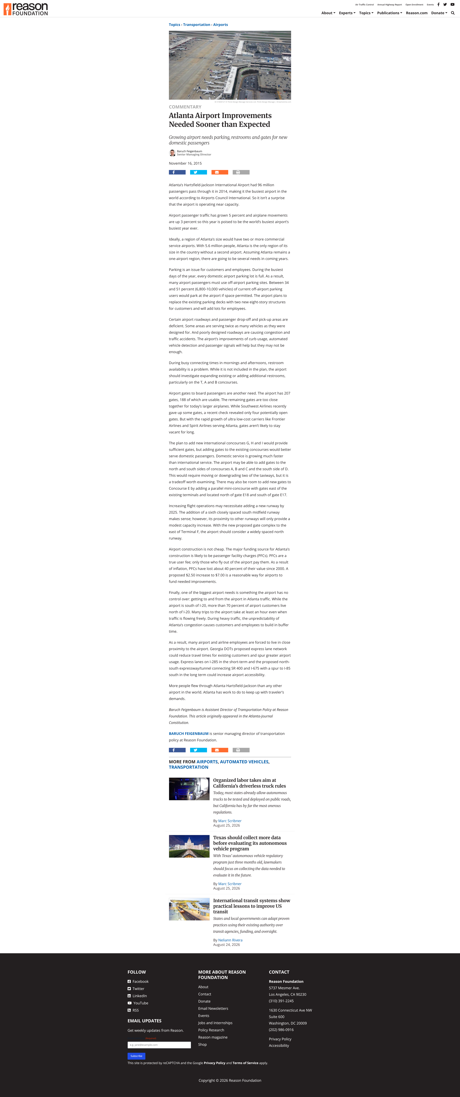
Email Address (142, 1038)
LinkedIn (140, 995)
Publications (388, 12)
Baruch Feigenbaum (189, 733)
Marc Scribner (230, 820)
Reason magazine (212, 1037)
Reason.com (417, 12)
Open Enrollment (414, 4)
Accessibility (279, 1045)
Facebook (141, 981)
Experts (346, 12)
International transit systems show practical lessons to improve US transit (251, 906)
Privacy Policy (280, 1039)
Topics (365, 12)
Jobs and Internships (215, 1022)
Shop (202, 1044)
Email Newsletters (213, 1008)
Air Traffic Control (364, 4)
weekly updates (147, 1030)
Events (430, 4)
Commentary (185, 107)
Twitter (138, 988)
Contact (204, 994)
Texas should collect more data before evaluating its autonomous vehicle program (250, 843)
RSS (136, 1010)
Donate (437, 12)
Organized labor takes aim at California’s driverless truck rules (249, 783)
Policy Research (211, 1030)
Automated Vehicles (244, 762)
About (326, 12)
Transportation (196, 24)
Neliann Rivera (230, 940)
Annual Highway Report (389, 4)
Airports (220, 24)
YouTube (141, 1003)
